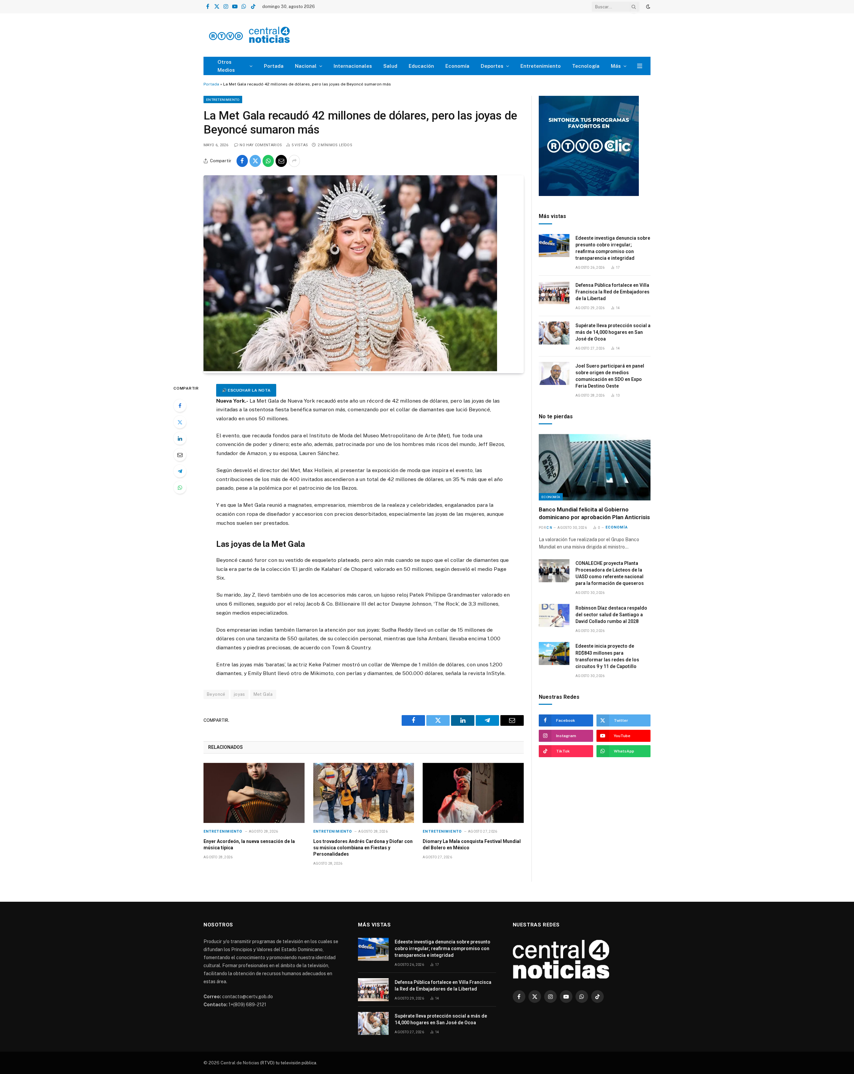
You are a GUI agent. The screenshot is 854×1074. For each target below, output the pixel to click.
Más (616, 66)
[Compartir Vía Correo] (281, 161)
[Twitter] (179, 422)
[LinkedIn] (179, 438)
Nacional (306, 66)
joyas (239, 694)
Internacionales (353, 66)
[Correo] (179, 454)
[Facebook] (179, 405)
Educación (421, 66)
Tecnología (585, 66)
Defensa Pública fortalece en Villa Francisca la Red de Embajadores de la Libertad (612, 291)
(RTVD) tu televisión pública (287, 1062)
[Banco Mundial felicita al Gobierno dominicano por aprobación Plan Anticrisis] (595, 467)
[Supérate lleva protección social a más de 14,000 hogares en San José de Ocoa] (554, 333)
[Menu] (639, 65)
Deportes (492, 66)
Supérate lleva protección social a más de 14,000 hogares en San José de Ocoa (613, 332)
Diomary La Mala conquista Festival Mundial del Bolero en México (472, 844)
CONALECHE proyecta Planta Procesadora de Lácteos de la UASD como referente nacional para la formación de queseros (609, 573)
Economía (457, 66)
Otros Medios (226, 66)
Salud (390, 66)
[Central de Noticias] (269, 35)
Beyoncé (216, 694)
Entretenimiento (540, 66)
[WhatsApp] (179, 487)
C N (549, 527)
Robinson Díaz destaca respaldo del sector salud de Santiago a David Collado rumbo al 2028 (611, 614)
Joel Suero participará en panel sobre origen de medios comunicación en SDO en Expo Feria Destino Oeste (609, 376)
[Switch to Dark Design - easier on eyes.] (648, 6)
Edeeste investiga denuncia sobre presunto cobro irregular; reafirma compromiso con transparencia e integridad (612, 248)
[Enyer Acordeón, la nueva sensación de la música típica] (254, 793)
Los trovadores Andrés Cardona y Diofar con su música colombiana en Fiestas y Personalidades (363, 848)
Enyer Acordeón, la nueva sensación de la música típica (249, 844)
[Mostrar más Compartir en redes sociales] (294, 161)
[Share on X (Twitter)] (255, 161)
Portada (274, 66)
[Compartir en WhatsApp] (268, 161)
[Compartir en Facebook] (242, 161)
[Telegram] (179, 471)
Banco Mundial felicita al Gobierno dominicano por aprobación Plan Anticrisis (594, 513)
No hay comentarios (261, 145)
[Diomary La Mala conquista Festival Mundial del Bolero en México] (473, 793)
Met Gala (263, 694)
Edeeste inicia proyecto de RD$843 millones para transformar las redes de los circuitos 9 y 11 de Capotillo (607, 656)
